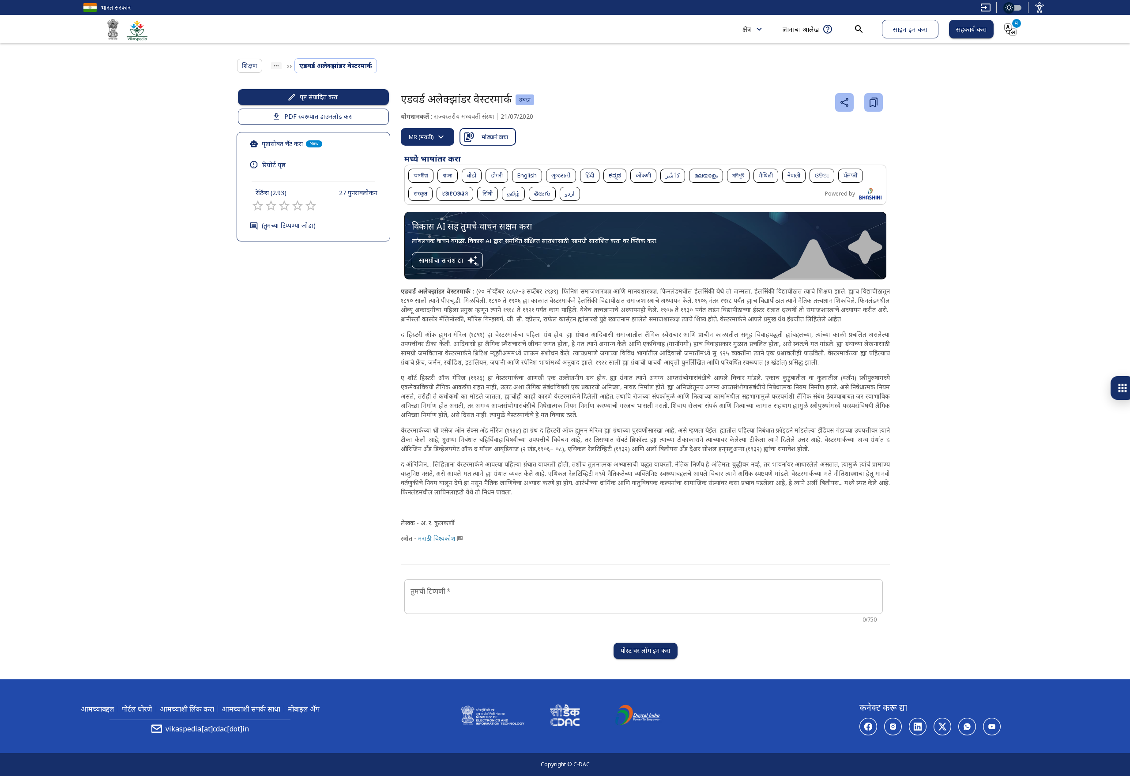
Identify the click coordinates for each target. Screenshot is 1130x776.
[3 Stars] (284, 205)
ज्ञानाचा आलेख (801, 29)
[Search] (859, 29)
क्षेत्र (746, 29)
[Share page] (844, 102)
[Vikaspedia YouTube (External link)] (992, 726)
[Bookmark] (873, 102)
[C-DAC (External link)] (565, 716)
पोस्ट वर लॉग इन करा (645, 650)
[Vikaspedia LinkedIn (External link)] (918, 726)
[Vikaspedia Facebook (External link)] (868, 726)
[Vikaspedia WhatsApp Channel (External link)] (967, 726)
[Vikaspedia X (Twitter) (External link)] (942, 726)
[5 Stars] (310, 205)
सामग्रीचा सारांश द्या (441, 260)
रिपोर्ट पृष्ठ (274, 164)
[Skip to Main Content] (986, 7)
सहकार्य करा (971, 29)
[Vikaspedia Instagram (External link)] (893, 726)
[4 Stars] (297, 205)
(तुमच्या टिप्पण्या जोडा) (289, 225)
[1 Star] (257, 205)
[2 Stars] (271, 205)
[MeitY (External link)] (113, 30)
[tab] (427, 137)
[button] (420, 176)
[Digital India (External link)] (637, 716)
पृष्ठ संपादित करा (319, 97)
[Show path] (276, 65)
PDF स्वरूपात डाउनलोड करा (318, 116)
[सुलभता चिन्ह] (1039, 7)
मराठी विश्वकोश (437, 538)
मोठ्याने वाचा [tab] (495, 137)
